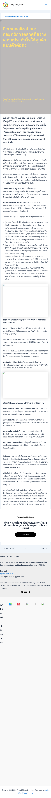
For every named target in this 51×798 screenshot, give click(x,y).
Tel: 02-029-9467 (7, 574)
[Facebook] (22, 592)
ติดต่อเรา (25, 535)
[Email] (25, 592)
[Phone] (29, 592)
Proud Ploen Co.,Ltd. (17, 4)
